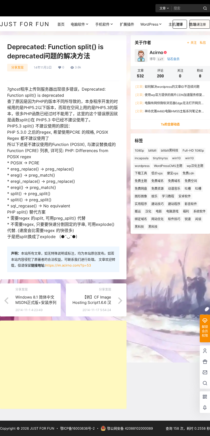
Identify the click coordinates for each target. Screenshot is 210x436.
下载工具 (141, 173)
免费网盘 (141, 188)
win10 (176, 158)
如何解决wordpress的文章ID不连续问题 (167, 87)
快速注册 (200, 24)
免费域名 (157, 181)
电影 (159, 211)
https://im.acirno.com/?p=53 (68, 265)
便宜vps (172, 173)
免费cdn (188, 173)
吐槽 (188, 188)
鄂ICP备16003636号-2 (77, 428)
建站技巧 (157, 204)
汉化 (148, 211)
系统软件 (199, 211)
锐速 (188, 219)
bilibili (152, 150)
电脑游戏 (172, 211)
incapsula (142, 158)
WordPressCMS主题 (168, 166)
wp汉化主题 (195, 166)
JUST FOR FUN (41, 428)
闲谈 (198, 219)
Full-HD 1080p (193, 150)
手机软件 (102, 24)
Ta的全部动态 (170, 124)
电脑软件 (78, 24)
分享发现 (17, 67)
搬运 (138, 211)
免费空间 (191, 181)
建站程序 (174, 204)
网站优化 (157, 219)
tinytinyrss (160, 158)
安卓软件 (184, 196)
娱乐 (154, 196)
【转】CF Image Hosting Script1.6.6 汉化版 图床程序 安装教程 (91, 302)
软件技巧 (174, 219)
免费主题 (141, 181)
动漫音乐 (174, 188)
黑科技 (139, 227)
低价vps (157, 173)
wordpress (142, 166)
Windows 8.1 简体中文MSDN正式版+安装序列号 (35, 302)
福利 (186, 211)
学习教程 (168, 196)
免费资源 (157, 188)
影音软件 (191, 204)
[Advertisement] (63, 365)
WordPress (149, 24)
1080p (139, 150)
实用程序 (141, 204)
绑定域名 (141, 219)
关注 (194, 43)
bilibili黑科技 (169, 150)
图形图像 (141, 196)
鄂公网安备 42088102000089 (130, 428)
